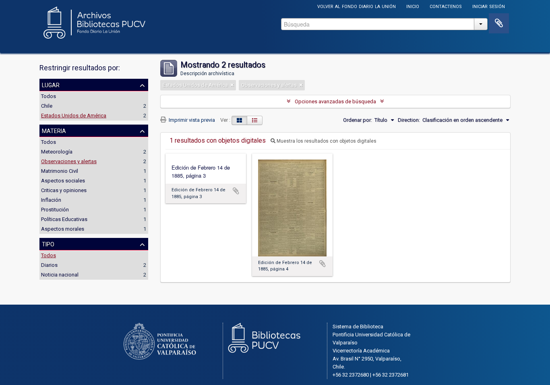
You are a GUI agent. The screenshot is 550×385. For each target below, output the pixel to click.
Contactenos (446, 6)
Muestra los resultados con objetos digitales (325, 141)
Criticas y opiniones (64, 190)
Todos (48, 96)
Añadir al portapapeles (236, 191)
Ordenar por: (357, 120)
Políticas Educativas (64, 219)
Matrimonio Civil (59, 171)
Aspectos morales (62, 229)
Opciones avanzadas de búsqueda (335, 101)
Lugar (51, 84)
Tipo (48, 243)
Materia (54, 130)
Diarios (49, 265)
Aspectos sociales (63, 181)
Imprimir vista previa (191, 120)
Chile (46, 106)
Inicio (412, 6)
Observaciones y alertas (69, 161)
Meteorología (56, 152)
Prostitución (55, 210)
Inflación (51, 200)
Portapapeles (499, 23)
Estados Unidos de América (73, 116)
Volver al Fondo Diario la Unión (356, 6)
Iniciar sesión (488, 6)
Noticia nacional (60, 275)
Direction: (409, 120)
